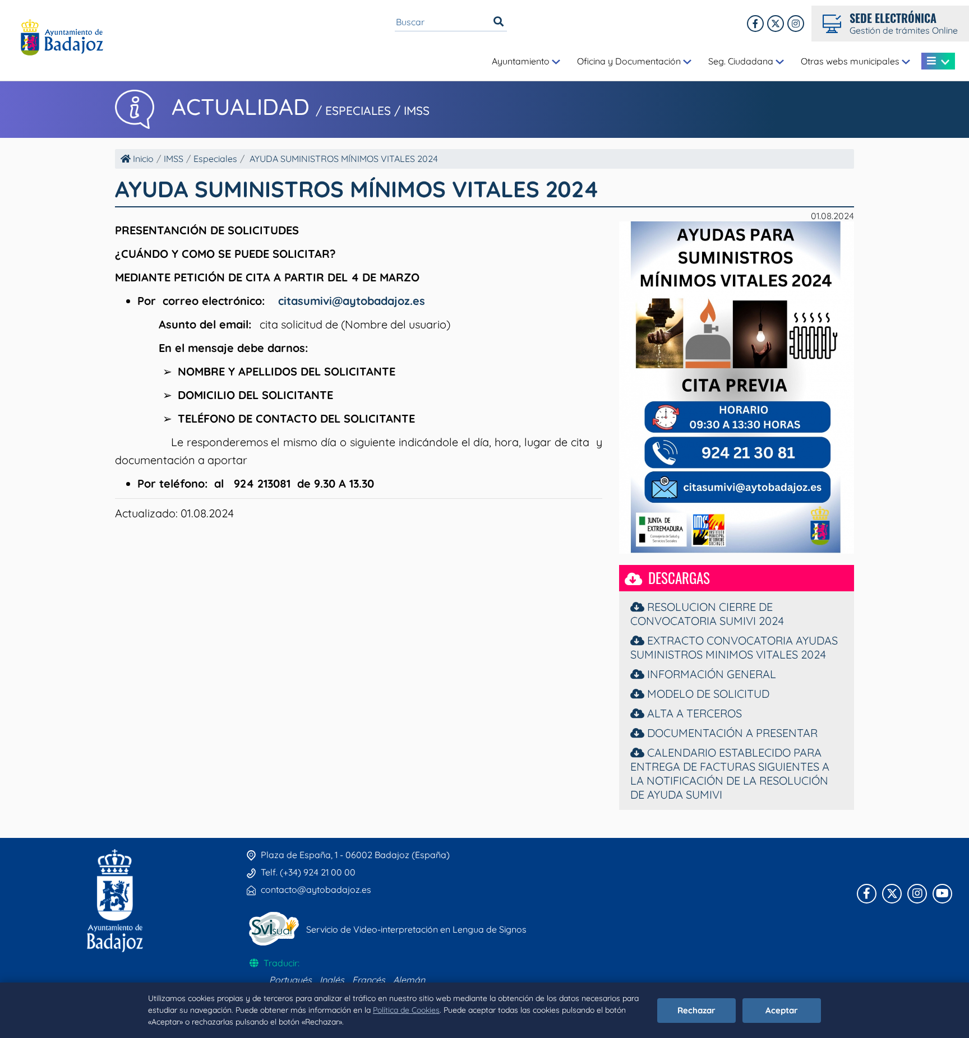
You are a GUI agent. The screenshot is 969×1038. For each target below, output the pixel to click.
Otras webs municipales (851, 61)
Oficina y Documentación (630, 61)
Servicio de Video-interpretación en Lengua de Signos (416, 929)
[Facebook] (755, 23)
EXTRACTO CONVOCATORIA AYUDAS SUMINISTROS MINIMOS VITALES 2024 (734, 647)
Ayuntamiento (522, 61)
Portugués (290, 979)
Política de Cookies (406, 1010)
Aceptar (781, 1010)
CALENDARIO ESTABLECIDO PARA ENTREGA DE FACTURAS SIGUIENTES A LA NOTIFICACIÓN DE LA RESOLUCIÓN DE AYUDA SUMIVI (729, 773)
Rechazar (696, 1010)
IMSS (173, 158)
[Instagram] (795, 23)
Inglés (332, 979)
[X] (775, 23)
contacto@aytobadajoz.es (316, 889)
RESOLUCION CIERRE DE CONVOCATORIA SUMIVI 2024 (707, 614)
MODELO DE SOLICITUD (706, 694)
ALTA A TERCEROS (693, 713)
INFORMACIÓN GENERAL (710, 674)
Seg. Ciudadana (742, 61)
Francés (368, 979)
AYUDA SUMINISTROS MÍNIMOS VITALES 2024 (344, 158)
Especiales (215, 158)
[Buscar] (498, 22)
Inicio (142, 158)
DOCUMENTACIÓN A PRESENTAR (731, 733)
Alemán (409, 979)
